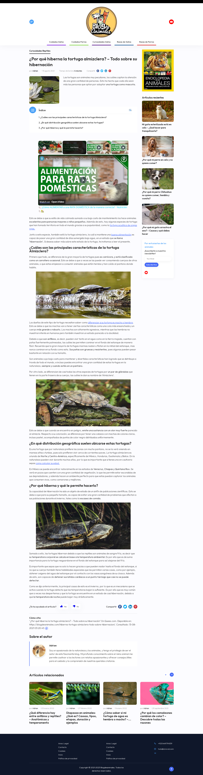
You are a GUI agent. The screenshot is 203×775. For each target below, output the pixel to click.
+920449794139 (165, 743)
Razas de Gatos (124, 42)
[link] (42, 158)
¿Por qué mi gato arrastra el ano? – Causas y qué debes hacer (156, 230)
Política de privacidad (67, 758)
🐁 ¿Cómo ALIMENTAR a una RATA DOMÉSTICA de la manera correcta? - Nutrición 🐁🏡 (82, 158)
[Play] (99, 147)
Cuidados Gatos (56, 42)
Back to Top (171, 769)
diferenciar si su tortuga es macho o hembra (110, 322)
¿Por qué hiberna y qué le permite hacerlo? (62, 128)
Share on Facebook (98, 71)
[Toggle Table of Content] (130, 110)
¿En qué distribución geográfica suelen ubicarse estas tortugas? (72, 122)
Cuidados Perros (78, 42)
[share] (124, 157)
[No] (76, 606)
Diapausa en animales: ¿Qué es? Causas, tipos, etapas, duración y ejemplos (81, 717)
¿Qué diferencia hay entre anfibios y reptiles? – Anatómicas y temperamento (45, 717)
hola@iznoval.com (166, 749)
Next (172, 675)
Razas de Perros (146, 42)
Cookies (61, 751)
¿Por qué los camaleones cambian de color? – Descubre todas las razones (156, 717)
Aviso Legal (63, 743)
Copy (46, 628)
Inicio (60, 754)
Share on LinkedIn (106, 71)
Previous (166, 675)
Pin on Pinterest (110, 71)
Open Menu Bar (31, 21)
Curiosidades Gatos (102, 42)
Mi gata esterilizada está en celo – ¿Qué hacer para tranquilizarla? (156, 127)
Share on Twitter (102, 71)
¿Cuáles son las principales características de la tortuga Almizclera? (73, 117)
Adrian (35, 71)
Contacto (62, 747)
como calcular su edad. (48, 463)
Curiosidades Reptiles (39, 50)
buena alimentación (121, 234)
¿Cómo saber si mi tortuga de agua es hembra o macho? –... (117, 716)
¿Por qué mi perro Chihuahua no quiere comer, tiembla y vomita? (157, 195)
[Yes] (63, 606)
